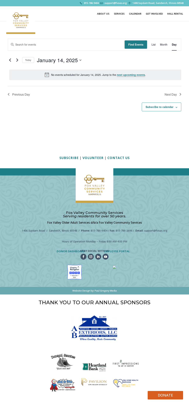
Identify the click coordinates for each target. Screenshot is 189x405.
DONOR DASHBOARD (71, 251)
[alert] (95, 75)
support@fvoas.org (115, 3)
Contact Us (118, 158)
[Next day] (17, 60)
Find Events (135, 44)
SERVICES (119, 13)
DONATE (165, 395)
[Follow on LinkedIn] (98, 257)
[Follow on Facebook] (83, 257)
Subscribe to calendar (159, 107)
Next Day (171, 94)
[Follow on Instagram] (91, 257)
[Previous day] (10, 60)
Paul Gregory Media (106, 290)
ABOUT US (103, 13)
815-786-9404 (91, 3)
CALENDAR (135, 13)
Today (28, 59)
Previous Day (21, 94)
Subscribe (69, 158)
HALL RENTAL (175, 13)
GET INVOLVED (154, 13)
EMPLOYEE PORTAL (117, 251)
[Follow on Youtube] (106, 257)
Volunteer (93, 158)
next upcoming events (131, 75)
